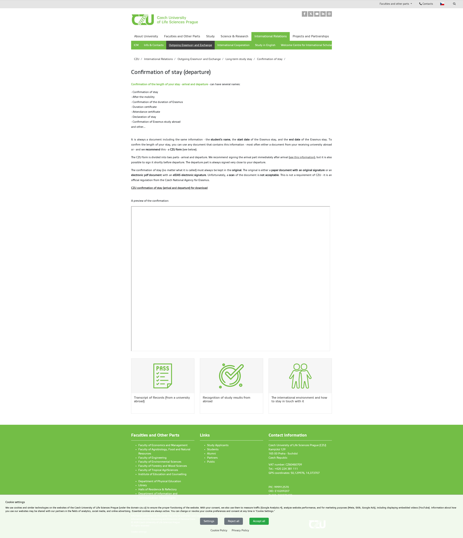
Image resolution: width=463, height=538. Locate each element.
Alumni (211, 453)
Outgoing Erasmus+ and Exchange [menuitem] (190, 45)
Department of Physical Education (159, 481)
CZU (136, 59)
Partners (212, 457)
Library (142, 485)
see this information (301, 157)
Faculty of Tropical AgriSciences (158, 470)
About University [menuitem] (146, 36)
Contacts (427, 3)
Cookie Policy (219, 530)
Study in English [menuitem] (265, 45)
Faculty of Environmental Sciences (159, 461)
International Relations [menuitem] (270, 36)
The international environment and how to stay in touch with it (299, 399)
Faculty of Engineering (152, 457)
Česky (442, 3)
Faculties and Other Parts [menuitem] (182, 36)
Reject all (233, 521)
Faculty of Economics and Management (163, 445)
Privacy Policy (240, 530)
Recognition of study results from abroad (226, 399)
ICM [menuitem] (136, 45)
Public (211, 461)
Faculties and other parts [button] (395, 3)
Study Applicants (217, 445)
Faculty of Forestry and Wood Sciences (162, 465)
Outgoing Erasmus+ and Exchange (199, 59)
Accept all (259, 521)
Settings (209, 521)
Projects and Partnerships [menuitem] (311, 36)
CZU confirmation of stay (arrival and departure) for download (169, 187)
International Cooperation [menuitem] (233, 45)
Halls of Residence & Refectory (157, 489)
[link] (304, 14)
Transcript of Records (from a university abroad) (162, 399)
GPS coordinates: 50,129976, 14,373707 (294, 472)
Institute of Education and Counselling (162, 474)
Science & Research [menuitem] (234, 36)
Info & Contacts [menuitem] (153, 45)
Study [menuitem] (210, 36)
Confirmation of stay (269, 59)
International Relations (158, 59)
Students (212, 449)
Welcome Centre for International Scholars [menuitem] (307, 45)
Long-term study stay (238, 59)
